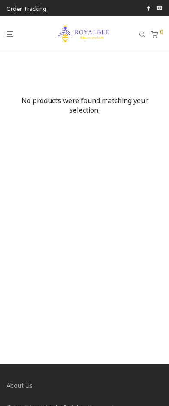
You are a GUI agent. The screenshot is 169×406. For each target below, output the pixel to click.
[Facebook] (148, 7)
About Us (19, 385)
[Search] (145, 34)
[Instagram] (159, 7)
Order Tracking (26, 8)
